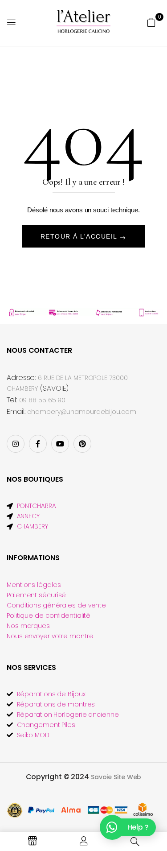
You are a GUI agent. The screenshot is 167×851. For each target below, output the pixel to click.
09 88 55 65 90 (42, 400)
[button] (151, 22)
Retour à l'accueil (80, 236)
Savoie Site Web (116, 777)
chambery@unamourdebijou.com (81, 411)
